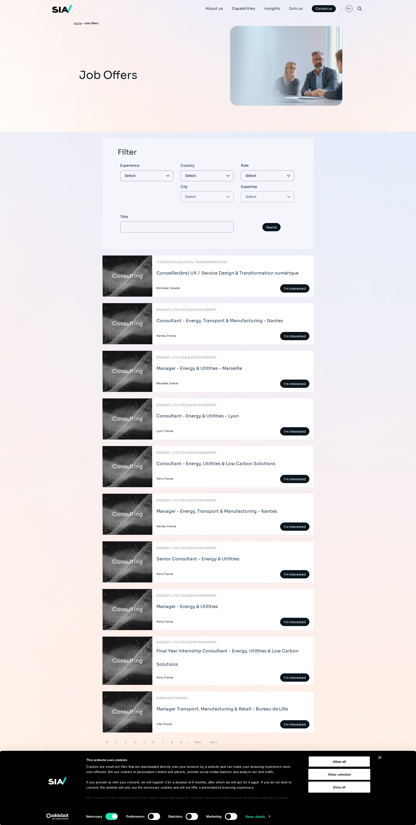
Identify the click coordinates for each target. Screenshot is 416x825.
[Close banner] (379, 757)
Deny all (339, 787)
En (349, 8)
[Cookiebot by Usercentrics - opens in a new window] (57, 816)
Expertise (249, 186)
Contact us (323, 9)
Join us (296, 8)
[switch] (154, 816)
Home (78, 23)
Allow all (339, 762)
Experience (130, 165)
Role (245, 165)
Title (124, 217)
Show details (255, 816)
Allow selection (339, 774)
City (184, 186)
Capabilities (243, 8)
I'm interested (295, 289)
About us (214, 8)
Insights (272, 8)
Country (187, 165)
